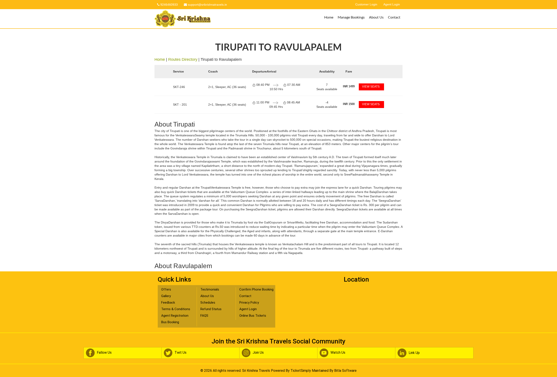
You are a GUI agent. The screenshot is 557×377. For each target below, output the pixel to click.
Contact (394, 17)
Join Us (258, 353)
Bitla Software (345, 371)
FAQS (204, 316)
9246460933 (168, 4)
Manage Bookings (351, 17)
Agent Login (391, 4)
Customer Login (366, 4)
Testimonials (209, 289)
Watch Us (338, 353)
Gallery (166, 296)
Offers (166, 289)
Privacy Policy (249, 302)
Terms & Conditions (175, 309)
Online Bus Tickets (252, 316)
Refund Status (210, 309)
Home (328, 17)
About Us (376, 17)
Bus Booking (170, 322)
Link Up (414, 353)
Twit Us (180, 353)
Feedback (168, 302)
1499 (349, 86)
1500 (349, 104)
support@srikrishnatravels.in (207, 4)
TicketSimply (300, 371)
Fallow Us (104, 353)
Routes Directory (182, 59)
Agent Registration (174, 316)
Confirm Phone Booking (256, 289)
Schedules (207, 302)
